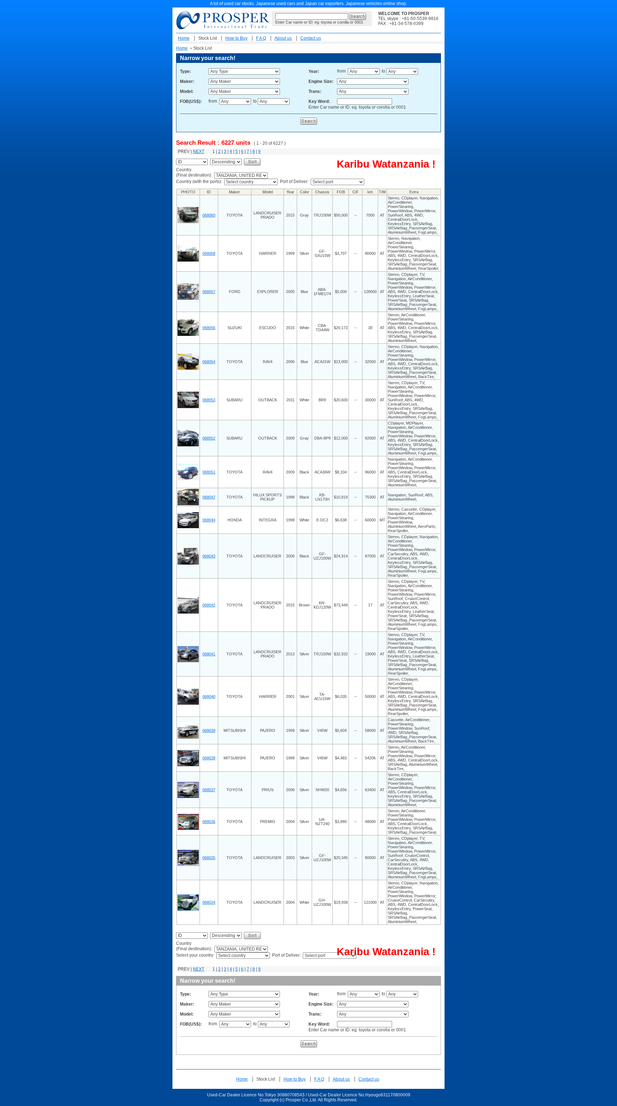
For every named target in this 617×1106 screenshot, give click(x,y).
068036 (208, 821)
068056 (208, 328)
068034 (208, 902)
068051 (208, 472)
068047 (208, 497)
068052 (208, 438)
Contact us (310, 38)
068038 (208, 758)
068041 (208, 654)
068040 (208, 696)
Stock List (207, 38)
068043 (208, 556)
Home (184, 38)
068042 (208, 605)
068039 (208, 730)
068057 (208, 291)
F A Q (261, 38)
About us (283, 38)
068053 (208, 400)
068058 (208, 253)
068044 (208, 520)
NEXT (198, 151)
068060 (208, 215)
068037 (208, 790)
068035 (208, 857)
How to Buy (236, 38)
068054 (208, 361)
